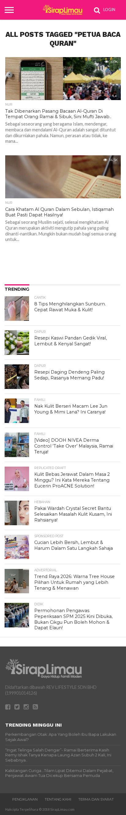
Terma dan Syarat (96, 799)
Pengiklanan (25, 799)
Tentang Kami (58, 799)
